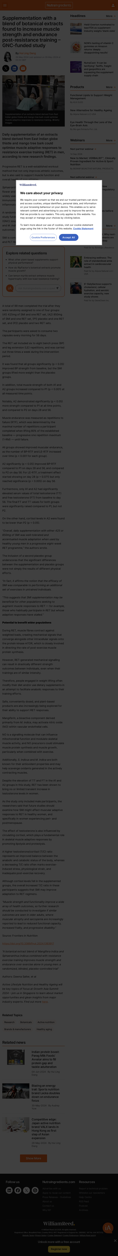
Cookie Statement (83, 228)
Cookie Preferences (43, 237)
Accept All (68, 237)
